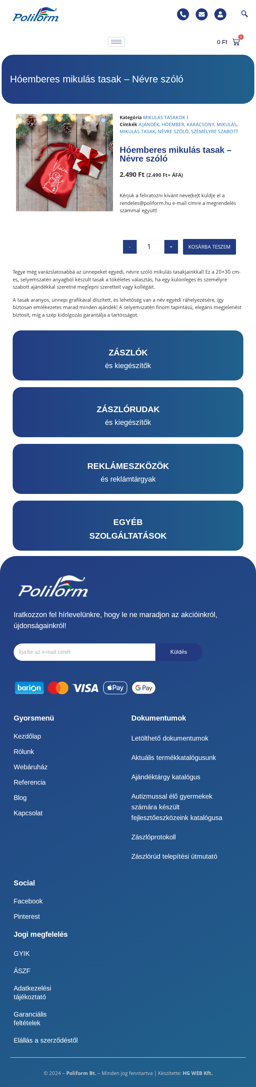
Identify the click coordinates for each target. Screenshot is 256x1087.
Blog (20, 797)
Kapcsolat (28, 813)
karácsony (200, 124)
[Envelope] (202, 14)
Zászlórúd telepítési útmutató (174, 856)
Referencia (30, 782)
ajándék (149, 124)
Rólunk (24, 751)
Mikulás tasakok (164, 117)
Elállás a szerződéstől (46, 1040)
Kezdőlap (27, 736)
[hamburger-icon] (116, 42)
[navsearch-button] (241, 14)
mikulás (227, 124)
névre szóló (173, 131)
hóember (173, 124)
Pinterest (27, 916)
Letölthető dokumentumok (169, 738)
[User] (220, 14)
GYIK (22, 953)
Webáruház (31, 767)
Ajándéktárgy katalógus (165, 777)
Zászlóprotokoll (153, 837)
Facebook (28, 901)
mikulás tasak (137, 131)
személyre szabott (214, 131)
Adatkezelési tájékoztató (32, 993)
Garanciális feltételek (30, 1019)
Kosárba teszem (209, 246)
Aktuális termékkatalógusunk (173, 757)
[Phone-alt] (183, 14)
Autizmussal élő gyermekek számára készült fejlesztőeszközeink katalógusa (176, 807)
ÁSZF (22, 971)
